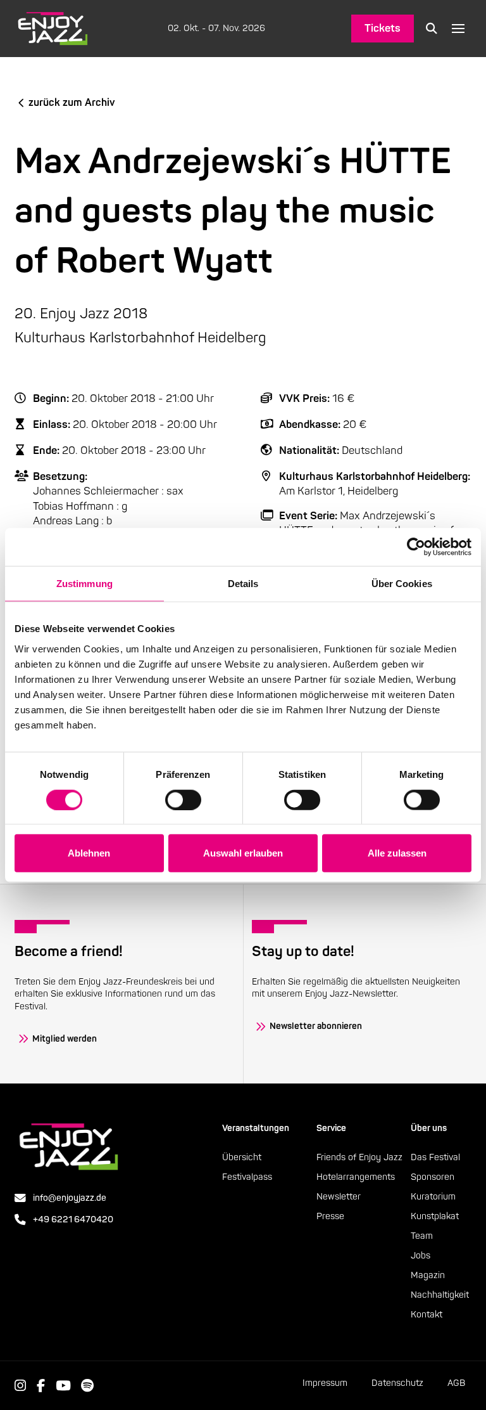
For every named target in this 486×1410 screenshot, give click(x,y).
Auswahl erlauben (243, 853)
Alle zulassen (397, 853)
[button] (431, 28)
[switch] (183, 799)
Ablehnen (89, 853)
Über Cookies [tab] (401, 583)
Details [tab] (243, 583)
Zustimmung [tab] (84, 583)
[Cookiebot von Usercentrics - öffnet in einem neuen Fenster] (416, 547)
